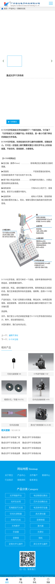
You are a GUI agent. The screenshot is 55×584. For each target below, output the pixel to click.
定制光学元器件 (16, 544)
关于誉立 (9, 475)
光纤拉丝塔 (16, 502)
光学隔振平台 (16, 496)
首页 (5, 9)
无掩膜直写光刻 (16, 508)
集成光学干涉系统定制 (31, 443)
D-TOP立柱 (13, 339)
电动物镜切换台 (41, 496)
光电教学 (16, 526)
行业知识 (9, 480)
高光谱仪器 (41, 514)
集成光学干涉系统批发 (31, 448)
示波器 (16, 532)
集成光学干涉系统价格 (31, 453)
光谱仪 (41, 532)
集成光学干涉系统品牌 (10, 453)
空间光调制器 (16, 514)
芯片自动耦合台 (41, 502)
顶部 (48, 582)
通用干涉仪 (13, 335)
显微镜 (16, 538)
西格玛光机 (21, 9)
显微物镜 (41, 520)
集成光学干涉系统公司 (10, 443)
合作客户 (34, 475)
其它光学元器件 (41, 544)
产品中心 (12, 9)
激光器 (41, 526)
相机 (41, 538)
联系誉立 (34, 480)
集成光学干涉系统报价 (31, 437)
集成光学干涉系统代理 (10, 448)
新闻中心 (46, 475)
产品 (20, 582)
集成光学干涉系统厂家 (10, 437)
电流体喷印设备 (41, 508)
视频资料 (21, 480)
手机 (34, 582)
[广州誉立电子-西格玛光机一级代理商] (21, 3)
